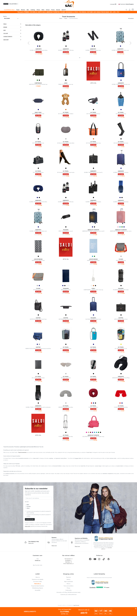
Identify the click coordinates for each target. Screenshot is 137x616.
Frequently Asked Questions (37, 586)
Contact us (37, 560)
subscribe (30, 519)
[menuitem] (12, 24)
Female (29, 506)
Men (28, 10)
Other (28, 508)
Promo (53, 10)
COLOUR (5, 33)
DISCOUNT (6, 39)
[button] (79, 57)
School (48, 10)
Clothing (33, 10)
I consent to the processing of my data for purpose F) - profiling (39, 515)
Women (23, 10)
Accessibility (37, 590)
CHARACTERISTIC (7, 36)
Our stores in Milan (37, 581)
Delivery (68, 579)
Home (60, 18)
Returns (68, 583)
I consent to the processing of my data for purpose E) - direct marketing (39, 512)
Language (113, 4)
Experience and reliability (37, 579)
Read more (31, 543)
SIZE (4, 30)
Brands (58, 10)
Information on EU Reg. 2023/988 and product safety (68, 592)
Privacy (68, 588)
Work (43, 10)
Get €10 (64, 10)
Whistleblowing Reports (37, 588)
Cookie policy (68, 590)
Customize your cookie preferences (68, 594)
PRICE (4, 24)
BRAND (5, 27)
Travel (17, 10)
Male (28, 504)
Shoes (38, 10)
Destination (127, 4)
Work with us (37, 583)
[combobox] (11, 18)
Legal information (76, 605)
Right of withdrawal (68, 581)
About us (38, 577)
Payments (68, 577)
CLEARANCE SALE (9, 10)
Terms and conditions (68, 586)
